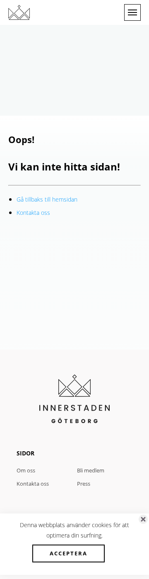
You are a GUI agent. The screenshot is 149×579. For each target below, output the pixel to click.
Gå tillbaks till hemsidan (47, 199)
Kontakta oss (33, 213)
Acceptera (68, 553)
